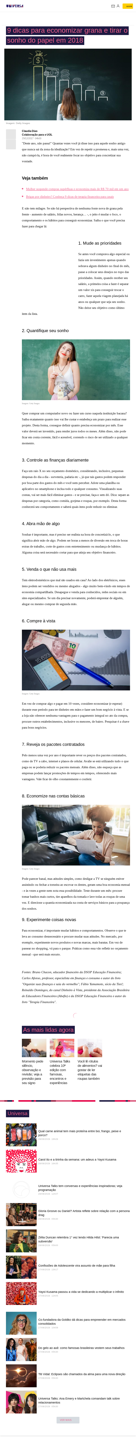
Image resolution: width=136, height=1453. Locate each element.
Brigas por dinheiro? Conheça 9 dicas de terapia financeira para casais (70, 196)
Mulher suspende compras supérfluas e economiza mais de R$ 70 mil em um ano (77, 189)
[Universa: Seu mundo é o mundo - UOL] (14, 6)
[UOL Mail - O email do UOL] (113, 6)
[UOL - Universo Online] (25, 6)
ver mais (66, 1420)
